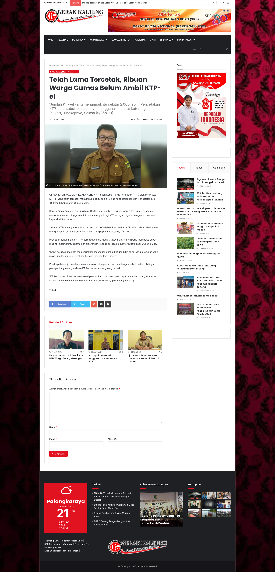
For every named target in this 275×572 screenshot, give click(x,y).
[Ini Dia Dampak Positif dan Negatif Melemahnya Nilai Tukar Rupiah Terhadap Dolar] (194, 504)
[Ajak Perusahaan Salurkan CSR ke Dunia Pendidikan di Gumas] (145, 340)
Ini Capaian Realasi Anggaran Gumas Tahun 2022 (102, 358)
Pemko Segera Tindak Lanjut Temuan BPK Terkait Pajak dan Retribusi (148, 519)
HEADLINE (62, 39)
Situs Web (113, 439)
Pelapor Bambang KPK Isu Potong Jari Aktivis (199, 255)
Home (54, 65)
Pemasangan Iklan (53, 547)
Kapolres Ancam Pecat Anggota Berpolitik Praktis (210, 226)
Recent (199, 167)
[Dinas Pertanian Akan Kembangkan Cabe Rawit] (185, 243)
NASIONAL (140, 39)
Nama (53, 427)
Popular (181, 167)
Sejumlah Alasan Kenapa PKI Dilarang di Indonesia (211, 181)
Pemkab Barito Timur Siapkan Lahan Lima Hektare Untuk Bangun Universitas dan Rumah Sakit (201, 211)
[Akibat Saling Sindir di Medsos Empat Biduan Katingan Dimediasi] (224, 495)
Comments (219, 167)
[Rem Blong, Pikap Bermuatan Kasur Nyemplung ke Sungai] (209, 513)
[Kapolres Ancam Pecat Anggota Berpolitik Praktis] (185, 228)
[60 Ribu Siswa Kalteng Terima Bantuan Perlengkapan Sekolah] (185, 198)
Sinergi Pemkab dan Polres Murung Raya (102, 2)
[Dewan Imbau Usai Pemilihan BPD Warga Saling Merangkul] (66, 339)
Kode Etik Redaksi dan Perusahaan (61, 550)
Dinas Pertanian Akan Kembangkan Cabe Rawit (209, 241)
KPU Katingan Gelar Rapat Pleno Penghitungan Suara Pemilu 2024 (209, 309)
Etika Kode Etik (81, 544)
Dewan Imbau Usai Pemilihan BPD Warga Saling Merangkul (66, 357)
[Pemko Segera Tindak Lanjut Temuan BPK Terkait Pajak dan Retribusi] (148, 509)
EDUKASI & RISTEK (121, 39)
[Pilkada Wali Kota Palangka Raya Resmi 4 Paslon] (194, 513)
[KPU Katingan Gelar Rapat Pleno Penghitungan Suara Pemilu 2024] (185, 309)
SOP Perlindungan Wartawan (58, 544)
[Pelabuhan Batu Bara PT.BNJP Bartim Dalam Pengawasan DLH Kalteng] (185, 282)
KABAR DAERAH (97, 39)
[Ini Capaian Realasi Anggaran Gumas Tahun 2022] (105, 340)
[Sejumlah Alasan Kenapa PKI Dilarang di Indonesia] (185, 184)
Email (53, 439)
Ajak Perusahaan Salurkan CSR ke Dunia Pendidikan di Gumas (143, 358)
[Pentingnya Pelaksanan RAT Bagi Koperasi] (224, 504)
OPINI (153, 39)
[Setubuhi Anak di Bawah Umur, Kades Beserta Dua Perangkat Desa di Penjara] (209, 495)
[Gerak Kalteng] (73, 16)
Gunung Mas (73, 72)
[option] (148, 509)
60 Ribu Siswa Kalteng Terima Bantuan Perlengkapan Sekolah (210, 196)
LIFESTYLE (165, 39)
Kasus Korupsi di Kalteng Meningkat (198, 295)
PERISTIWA (77, 39)
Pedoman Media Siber (72, 540)
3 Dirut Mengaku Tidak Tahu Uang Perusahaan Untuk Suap (196, 267)
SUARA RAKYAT (185, 39)
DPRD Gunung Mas (69, 65)
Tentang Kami (52, 540)
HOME (50, 39)
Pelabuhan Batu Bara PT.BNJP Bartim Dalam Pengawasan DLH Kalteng (209, 282)
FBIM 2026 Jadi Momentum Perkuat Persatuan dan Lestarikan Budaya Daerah (112, 496)
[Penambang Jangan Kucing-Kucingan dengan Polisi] (224, 513)
